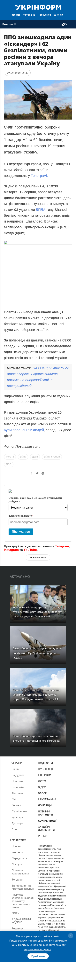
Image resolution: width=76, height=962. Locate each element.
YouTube (30, 549)
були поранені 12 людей (24, 430)
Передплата (19, 858)
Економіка (18, 787)
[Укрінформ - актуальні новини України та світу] (38, 7)
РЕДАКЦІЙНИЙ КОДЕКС (21, 921)
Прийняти (38, 956)
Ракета (10, 456)
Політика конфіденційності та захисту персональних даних (23, 901)
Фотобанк (29, 14)
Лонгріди (45, 805)
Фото (42, 781)
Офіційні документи (46, 828)
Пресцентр (44, 14)
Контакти (17, 852)
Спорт (15, 829)
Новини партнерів (45, 813)
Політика (17, 781)
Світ (14, 799)
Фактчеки (17, 793)
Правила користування (20, 872)
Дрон (35, 456)
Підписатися (21, 531)
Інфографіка (47, 799)
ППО (8, 464)
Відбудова (18, 775)
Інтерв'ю (44, 775)
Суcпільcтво (19, 811)
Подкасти (45, 763)
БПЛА (40, 210)
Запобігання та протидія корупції (23, 887)
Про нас (17, 846)
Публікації (45, 769)
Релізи (43, 835)
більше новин (38, 557)
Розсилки (17, 928)
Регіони (16, 805)
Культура (17, 817)
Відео (42, 787)
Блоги (42, 793)
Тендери (17, 879)
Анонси (58, 14)
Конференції (47, 820)
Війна (23, 456)
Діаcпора (17, 823)
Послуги (15, 14)
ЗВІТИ (15, 913)
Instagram (11, 549)
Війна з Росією (52, 456)
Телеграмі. (39, 176)
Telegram (62, 546)
